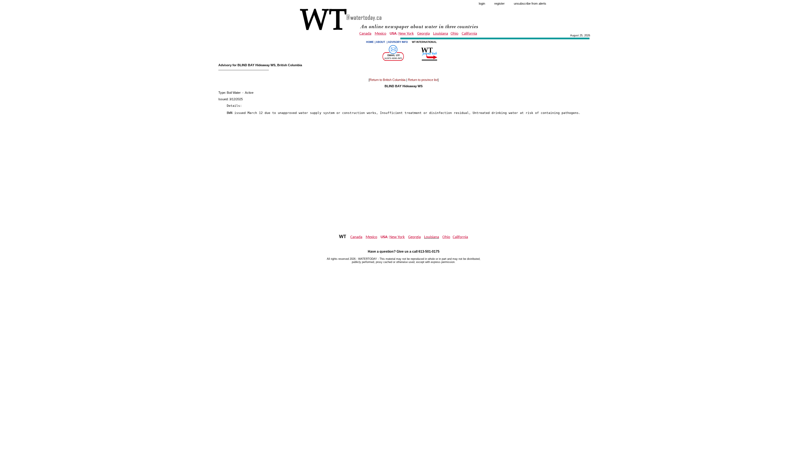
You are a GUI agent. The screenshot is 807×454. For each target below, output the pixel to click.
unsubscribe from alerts (530, 3)
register (499, 3)
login (482, 3)
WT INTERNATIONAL (424, 42)
